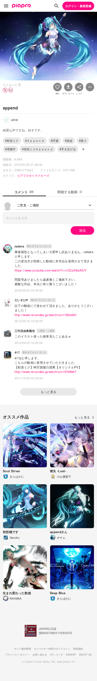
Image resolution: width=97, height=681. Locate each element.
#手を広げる (68, 149)
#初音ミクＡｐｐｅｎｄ (37, 149)
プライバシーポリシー (17, 654)
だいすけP (21, 300)
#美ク (83, 140)
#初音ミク (12, 140)
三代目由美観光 (25, 331)
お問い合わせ (39, 654)
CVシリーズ (56, 654)
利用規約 (78, 648)
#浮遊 (54, 140)
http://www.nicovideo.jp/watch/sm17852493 (45, 315)
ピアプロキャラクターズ (33, 175)
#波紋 (69, 140)
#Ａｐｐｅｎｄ (34, 140)
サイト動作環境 (22, 648)
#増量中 (10, 149)
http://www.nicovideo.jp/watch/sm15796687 (45, 371)
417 (17, 352)
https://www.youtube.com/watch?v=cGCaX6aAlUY (51, 270)
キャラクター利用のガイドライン (52, 648)
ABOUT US (85, 654)
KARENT (71, 654)
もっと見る (49, 391)
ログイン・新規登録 (78, 6)
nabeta (19, 246)
